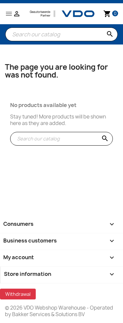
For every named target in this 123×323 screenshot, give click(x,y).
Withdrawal (18, 294)
